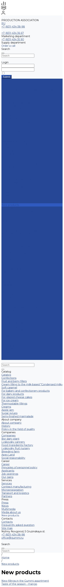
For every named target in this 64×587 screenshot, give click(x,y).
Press (4, 336)
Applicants (7, 166)
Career (5, 160)
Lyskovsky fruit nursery (15, 147)
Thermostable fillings (14, 109)
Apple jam (7, 115)
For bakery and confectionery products (25, 96)
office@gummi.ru (12, 537)
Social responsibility (13, 157)
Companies (8, 134)
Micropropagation (12, 182)
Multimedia (8, 198)
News (5, 195)
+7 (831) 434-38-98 (13, 26)
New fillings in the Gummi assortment (25, 580)
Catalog (6, 220)
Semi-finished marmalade (17, 121)
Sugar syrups (9, 118)
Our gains (7, 173)
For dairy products (12, 99)
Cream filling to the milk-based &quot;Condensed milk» (20, 232)
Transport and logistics (15, 185)
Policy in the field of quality (18, 131)
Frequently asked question (17, 211)
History (5, 128)
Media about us (11, 201)
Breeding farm (10, 150)
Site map (7, 214)
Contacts (7, 352)
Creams (6, 112)
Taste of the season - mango (19, 584)
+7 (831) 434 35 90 (12, 39)
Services (6, 320)
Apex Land (8, 153)
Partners (6, 332)
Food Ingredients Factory (17, 144)
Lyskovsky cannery (13, 141)
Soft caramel (9, 93)
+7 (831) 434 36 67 (12, 33)
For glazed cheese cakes (16, 102)
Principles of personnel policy (19, 163)
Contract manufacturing (16, 179)
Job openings (9, 169)
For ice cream (9, 105)
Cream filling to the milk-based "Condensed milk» (32, 89)
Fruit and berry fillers (14, 86)
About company (11, 268)
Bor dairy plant (10, 137)
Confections (8, 83)
